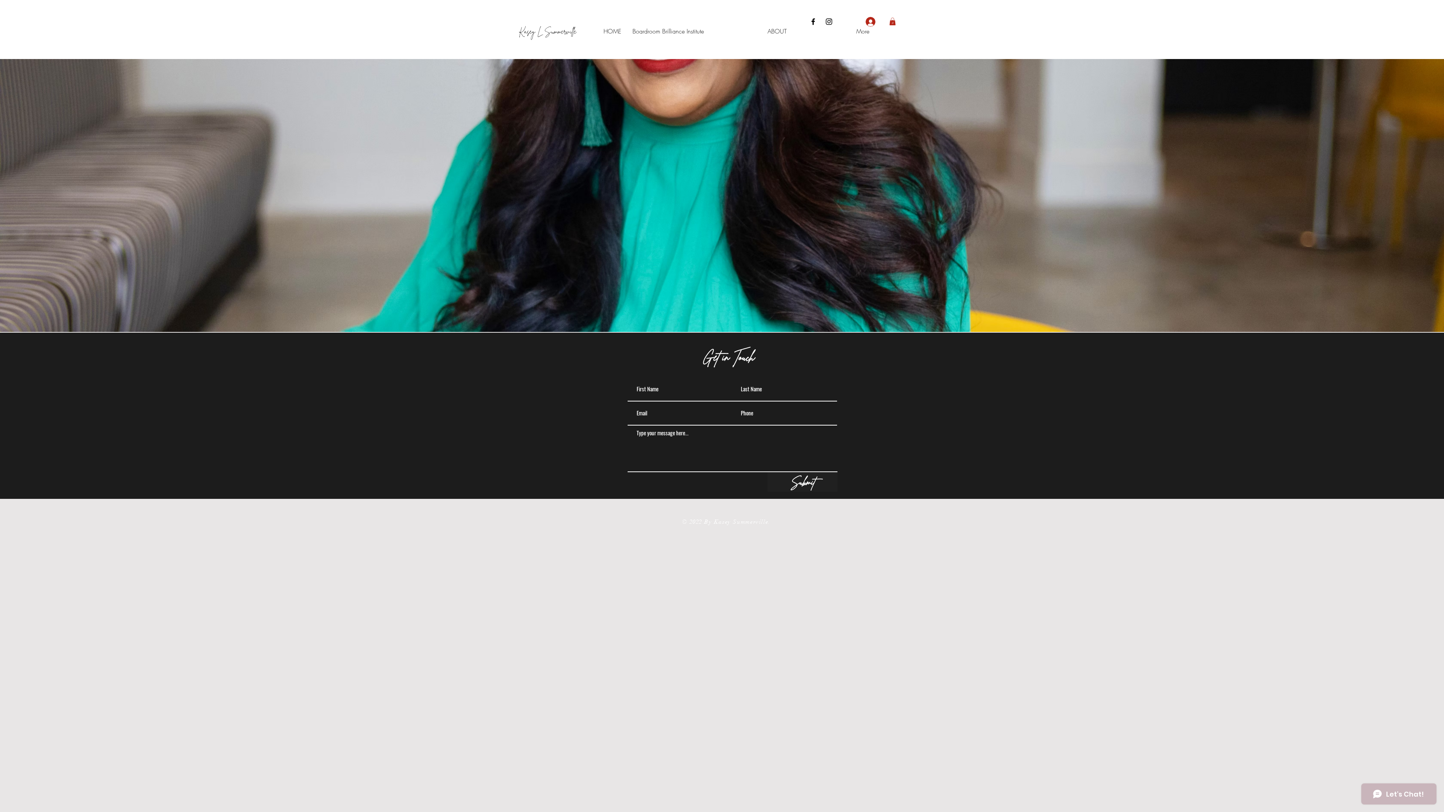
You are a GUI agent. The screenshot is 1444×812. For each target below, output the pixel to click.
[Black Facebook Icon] (813, 21)
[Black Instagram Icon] (829, 21)
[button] (892, 21)
